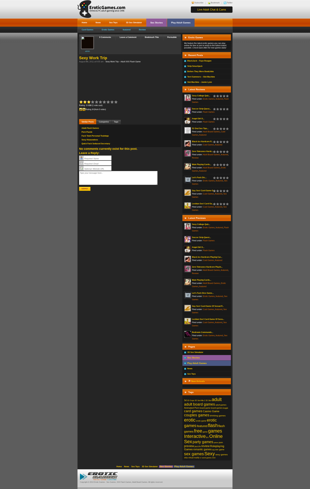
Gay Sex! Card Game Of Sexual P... (208, 306)
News (98, 22)
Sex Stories (156, 22)
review (205, 446)
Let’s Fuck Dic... (199, 177)
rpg (213, 450)
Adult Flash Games (90, 128)
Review (142, 30)
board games (216, 408)
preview (189, 446)
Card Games (87, 30)
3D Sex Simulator (134, 22)
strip (186, 458)
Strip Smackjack (194, 66)
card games (193, 411)
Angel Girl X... (198, 118)
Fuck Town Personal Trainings (95, 136)
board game (205, 408)
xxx (214, 457)
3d (185, 400)
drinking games (218, 415)
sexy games (221, 454)
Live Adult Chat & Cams (211, 9)
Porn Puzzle (87, 132)
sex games (194, 454)
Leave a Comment (128, 37)
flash (213, 425)
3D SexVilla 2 (200, 400)
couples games (196, 415)
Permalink (172, 37)
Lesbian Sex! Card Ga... (202, 204)
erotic (190, 420)
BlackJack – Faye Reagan (199, 61)
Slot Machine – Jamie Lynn (199, 82)
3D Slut (208, 400)
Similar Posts (88, 122)
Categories (104, 122)
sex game (219, 449)
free (198, 430)
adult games (221, 405)
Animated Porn (191, 408)
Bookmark (215, 3)
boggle (225, 408)
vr (201, 458)
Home (84, 22)
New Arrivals (198, 381)
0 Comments (105, 37)
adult (217, 399)
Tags (116, 122)
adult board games (199, 404)
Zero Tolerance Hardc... (202, 151)
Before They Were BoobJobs (200, 71)
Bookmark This (152, 37)
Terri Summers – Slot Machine (201, 77)
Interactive (195, 436)
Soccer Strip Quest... (201, 109)
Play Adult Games (181, 22)
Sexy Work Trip (93, 58)
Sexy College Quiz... (201, 96)
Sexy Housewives (90, 140)
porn (221, 442)
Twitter (229, 3)
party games (203, 442)
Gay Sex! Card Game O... (203, 190)
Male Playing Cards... (201, 164)
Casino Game (211, 411)
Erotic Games (108, 30)
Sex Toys (113, 22)
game (205, 432)
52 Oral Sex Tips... (200, 128)
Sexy (209, 453)
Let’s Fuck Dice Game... (203, 293)
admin (87, 51)
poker (216, 442)
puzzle (198, 446)
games (215, 430)
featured (126, 30)
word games (207, 458)
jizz (207, 437)
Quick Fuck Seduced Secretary (96, 144)
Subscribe (199, 3)
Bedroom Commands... (202, 332)
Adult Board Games (211, 132)
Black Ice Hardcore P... (202, 141)
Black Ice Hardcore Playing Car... (207, 257)
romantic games (202, 449)
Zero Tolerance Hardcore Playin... (207, 267)
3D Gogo (190, 400)
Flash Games (209, 112)
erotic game (201, 421)
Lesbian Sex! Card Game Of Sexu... (208, 319)
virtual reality (193, 458)
